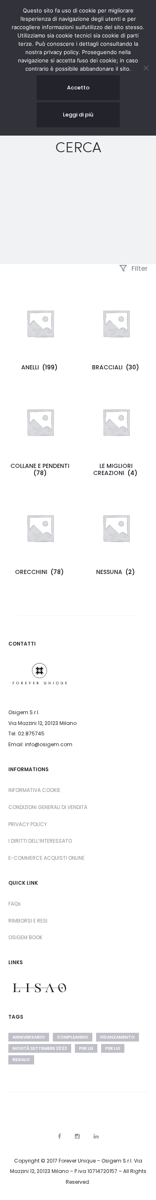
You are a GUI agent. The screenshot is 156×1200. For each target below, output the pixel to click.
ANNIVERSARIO (28, 1037)
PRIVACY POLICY (27, 824)
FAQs (14, 903)
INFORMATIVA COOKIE (34, 790)
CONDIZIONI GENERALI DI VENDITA (47, 807)
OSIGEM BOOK (25, 937)
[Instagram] (77, 1136)
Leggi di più (78, 115)
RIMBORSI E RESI (27, 920)
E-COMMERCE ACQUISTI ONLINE (46, 857)
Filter (139, 268)
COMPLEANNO (72, 1037)
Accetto (78, 88)
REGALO (21, 1059)
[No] (145, 68)
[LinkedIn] (96, 1136)
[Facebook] (59, 1136)
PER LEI (86, 1048)
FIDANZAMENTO (117, 1037)
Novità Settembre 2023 (39, 1048)
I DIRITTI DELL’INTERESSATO (40, 840)
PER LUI (112, 1048)
